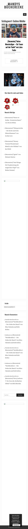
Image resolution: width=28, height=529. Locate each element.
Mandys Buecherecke (9, 53)
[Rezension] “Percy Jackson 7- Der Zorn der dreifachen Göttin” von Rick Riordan (13, 381)
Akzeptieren (16, 525)
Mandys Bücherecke (14, 5)
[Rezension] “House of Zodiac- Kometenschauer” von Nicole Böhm (13, 120)
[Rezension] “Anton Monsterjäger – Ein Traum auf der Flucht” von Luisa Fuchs (14, 45)
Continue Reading (13, 61)
